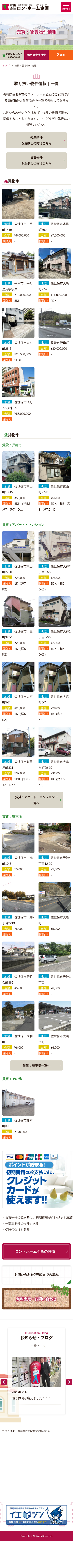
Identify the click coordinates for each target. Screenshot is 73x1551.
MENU (66, 9)
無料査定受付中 (36, 55)
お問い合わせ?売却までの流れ (36, 1274)
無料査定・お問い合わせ (36, 1299)
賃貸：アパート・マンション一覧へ (36, 800)
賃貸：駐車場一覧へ (36, 1065)
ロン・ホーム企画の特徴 (35, 1251)
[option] (36, 1379)
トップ (6, 65)
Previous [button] (4, 1382)
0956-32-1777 (14, 55)
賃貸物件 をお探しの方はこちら (36, 160)
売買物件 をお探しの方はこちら (36, 140)
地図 (62, 55)
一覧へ (35, 1345)
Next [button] (69, 1382)
